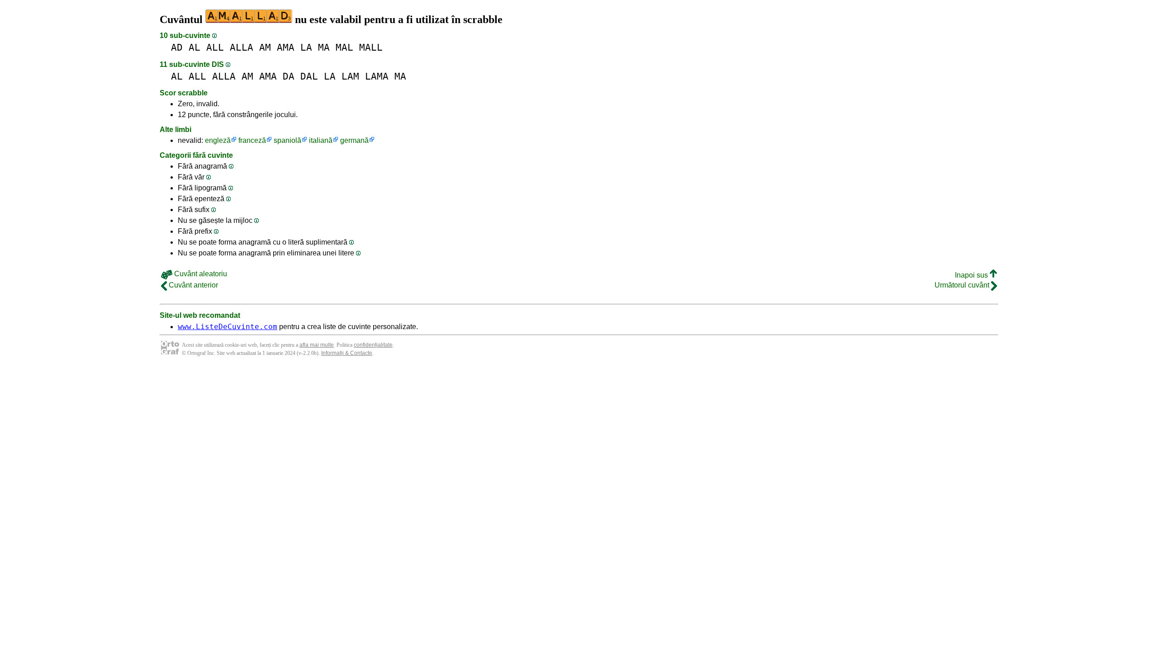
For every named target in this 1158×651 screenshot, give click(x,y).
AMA (285, 47)
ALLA (241, 47)
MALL (371, 47)
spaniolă (287, 140)
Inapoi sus (972, 275)
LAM (350, 76)
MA (324, 47)
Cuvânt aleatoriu (199, 274)
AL (194, 47)
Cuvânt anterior (192, 285)
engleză (218, 140)
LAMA (377, 76)
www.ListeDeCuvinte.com (227, 326)
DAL (309, 76)
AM (265, 47)
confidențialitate (373, 345)
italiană (320, 140)
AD (177, 47)
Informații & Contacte (346, 353)
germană (354, 140)
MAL (344, 47)
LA (306, 47)
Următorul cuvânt (963, 285)
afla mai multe (316, 345)
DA (288, 76)
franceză (252, 140)
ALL (215, 47)
